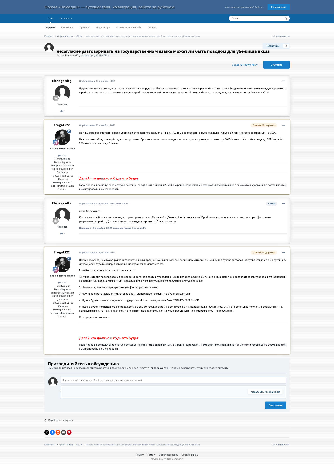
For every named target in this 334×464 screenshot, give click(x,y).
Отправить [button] (276, 405)
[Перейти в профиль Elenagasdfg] (49, 47)
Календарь (67, 27)
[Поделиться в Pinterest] (69, 432)
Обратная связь (168, 454)
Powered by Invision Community (167, 459)
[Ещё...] (283, 81)
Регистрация (278, 7)
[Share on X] (46, 432)
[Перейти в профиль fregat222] (62, 137)
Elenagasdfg (72, 55)
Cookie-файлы (189, 454)
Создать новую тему (245, 64)
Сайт (50, 18)
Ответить (277, 64)
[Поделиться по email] (63, 432)
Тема (150, 454)
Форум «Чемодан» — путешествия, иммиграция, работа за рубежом (109, 7)
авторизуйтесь (160, 367)
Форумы (50, 27)
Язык (139, 454)
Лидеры (152, 27)
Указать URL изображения (265, 391)
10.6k (64, 155)
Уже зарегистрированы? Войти (244, 7)
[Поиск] (286, 18)
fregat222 (62, 125)
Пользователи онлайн (128, 27)
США (106, 55)
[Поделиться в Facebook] (52, 432)
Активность (66, 18)
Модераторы (103, 27)
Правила (85, 27)
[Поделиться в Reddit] (57, 432)
